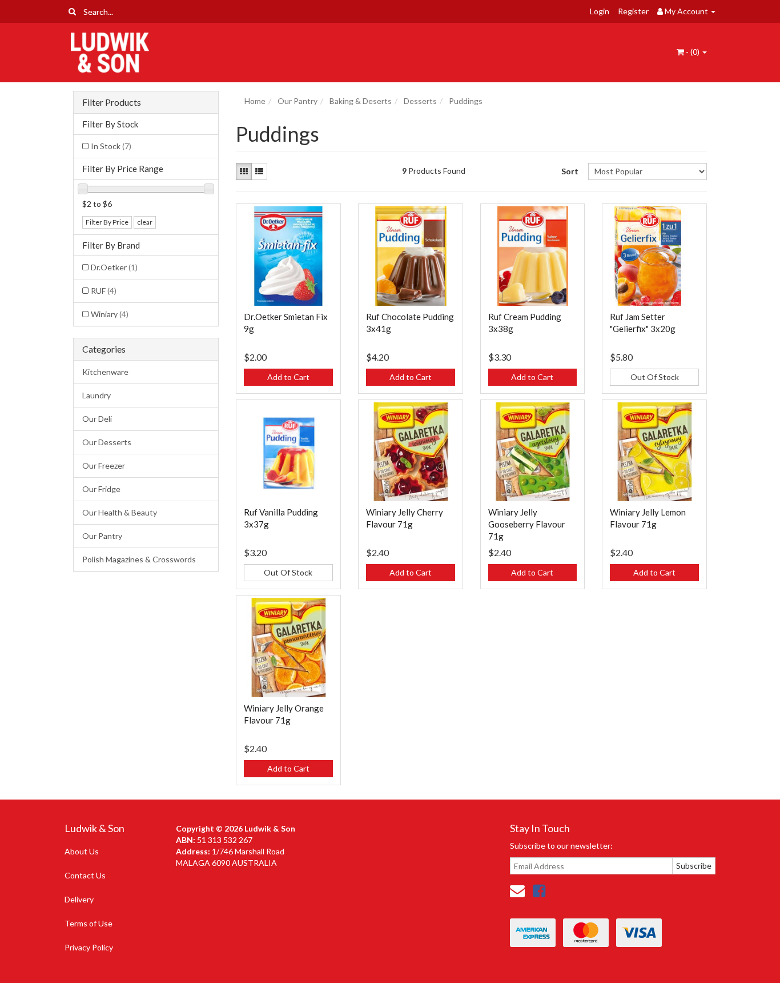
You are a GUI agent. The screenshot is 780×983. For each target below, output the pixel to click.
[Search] (72, 11)
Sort (569, 171)
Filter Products (111, 102)
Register (633, 11)
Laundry (96, 395)
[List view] (259, 171)
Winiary (109, 314)
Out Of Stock (654, 377)
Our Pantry (102, 536)
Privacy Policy (89, 947)
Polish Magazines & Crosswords (139, 559)
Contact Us (85, 875)
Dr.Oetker (114, 267)
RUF (103, 290)
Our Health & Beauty (119, 512)
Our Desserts (106, 442)
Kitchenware (105, 372)
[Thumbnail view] (244, 171)
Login (599, 11)
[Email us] (517, 890)
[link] (539, 890)
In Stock (111, 146)
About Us (82, 851)
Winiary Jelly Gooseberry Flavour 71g (526, 524)
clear (144, 222)
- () (692, 52)
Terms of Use (88, 923)
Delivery (79, 899)
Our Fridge (101, 489)
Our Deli (97, 418)
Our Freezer (103, 465)
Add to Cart (288, 377)
